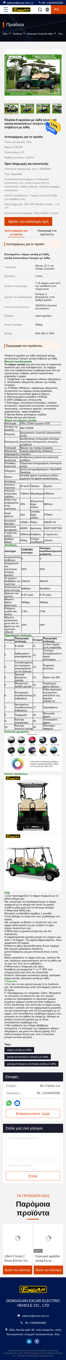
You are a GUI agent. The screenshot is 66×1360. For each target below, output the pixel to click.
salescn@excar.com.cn (20, 2)
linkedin (29, 1341)
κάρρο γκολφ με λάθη (19, 1049)
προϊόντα (17, 34)
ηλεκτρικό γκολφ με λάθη (40, 34)
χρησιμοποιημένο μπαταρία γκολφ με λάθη (31, 1063)
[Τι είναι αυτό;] (9, 1103)
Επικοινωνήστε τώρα (33, 1114)
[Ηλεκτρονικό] (17, 1103)
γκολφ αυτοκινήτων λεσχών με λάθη (27, 1056)
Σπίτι (5, 34)
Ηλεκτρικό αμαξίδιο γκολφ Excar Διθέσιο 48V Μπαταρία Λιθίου (47, 1259)
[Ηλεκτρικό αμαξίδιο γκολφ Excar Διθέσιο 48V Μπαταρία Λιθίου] (48, 1238)
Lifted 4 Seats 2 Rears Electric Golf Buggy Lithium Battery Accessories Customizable (17, 1259)
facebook (37, 1341)
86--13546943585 (52, 2)
